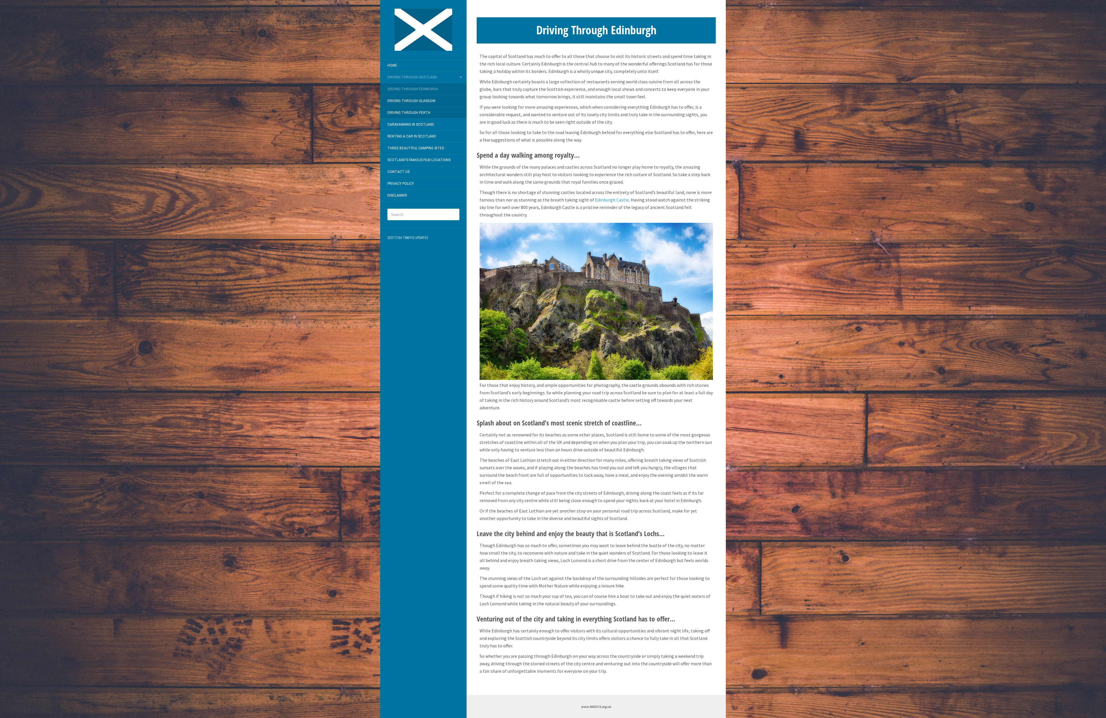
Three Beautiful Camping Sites (415, 148)
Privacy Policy (400, 184)
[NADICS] (423, 30)
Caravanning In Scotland (410, 125)
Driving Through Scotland (412, 77)
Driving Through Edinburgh (412, 89)
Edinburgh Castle (612, 200)
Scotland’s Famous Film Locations (418, 160)
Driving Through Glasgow (411, 101)
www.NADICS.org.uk (596, 706)
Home (392, 65)
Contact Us (398, 172)
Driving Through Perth (408, 113)
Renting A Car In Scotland (411, 136)
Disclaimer (397, 195)
